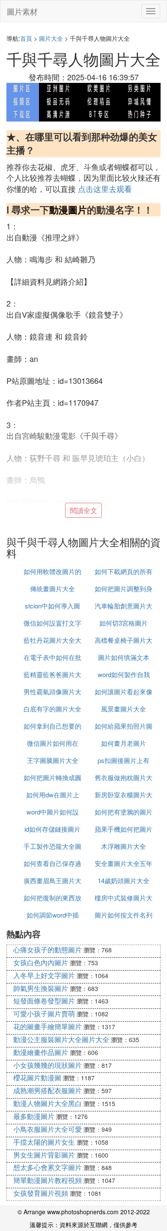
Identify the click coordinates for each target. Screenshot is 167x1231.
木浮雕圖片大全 (123, 846)
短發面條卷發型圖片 (44, 1001)
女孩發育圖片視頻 (40, 1193)
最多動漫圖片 (33, 1116)
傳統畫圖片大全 (52, 588)
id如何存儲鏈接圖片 (52, 828)
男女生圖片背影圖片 (44, 1155)
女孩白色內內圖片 (40, 962)
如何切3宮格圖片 (123, 622)
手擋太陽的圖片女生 (44, 1142)
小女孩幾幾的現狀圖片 (47, 1065)
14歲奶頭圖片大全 (123, 880)
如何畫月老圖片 (123, 743)
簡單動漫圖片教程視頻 (47, 1180)
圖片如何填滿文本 (123, 657)
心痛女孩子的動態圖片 (47, 949)
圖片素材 (22, 11)
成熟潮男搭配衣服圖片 (47, 1090)
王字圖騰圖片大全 (52, 760)
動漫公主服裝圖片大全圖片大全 (61, 1039)
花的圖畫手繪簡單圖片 (47, 1026)
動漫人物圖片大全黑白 (47, 1103)
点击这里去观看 (105, 188)
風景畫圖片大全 (123, 708)
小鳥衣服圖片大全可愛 (47, 1129)
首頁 (26, 38)
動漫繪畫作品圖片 (40, 1052)
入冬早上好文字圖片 (44, 975)
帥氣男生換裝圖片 (40, 988)
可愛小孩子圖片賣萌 (44, 1013)
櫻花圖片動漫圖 (37, 1077)
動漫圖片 (68, 209)
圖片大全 (51, 38)
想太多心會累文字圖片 (47, 1167)
